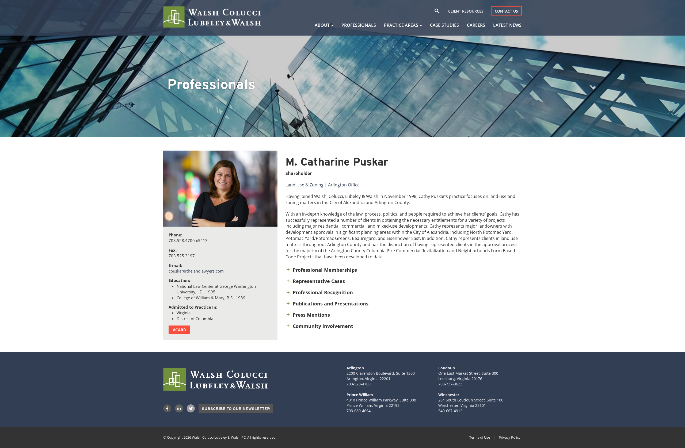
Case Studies (444, 25)
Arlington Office (344, 185)
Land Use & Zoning (305, 185)
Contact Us (506, 11)
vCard (179, 329)
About (323, 25)
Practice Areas (401, 25)
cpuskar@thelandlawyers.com (196, 271)
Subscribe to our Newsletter (236, 408)
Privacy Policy (509, 437)
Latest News (507, 25)
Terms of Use (479, 437)
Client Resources (466, 11)
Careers (476, 25)
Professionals (358, 25)
